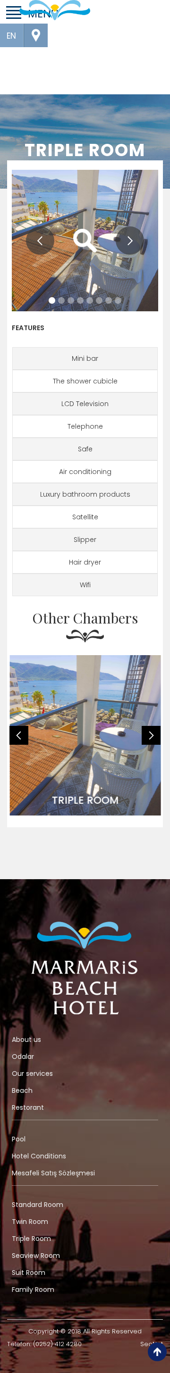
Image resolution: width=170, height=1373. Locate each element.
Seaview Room (36, 1255)
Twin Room (30, 1221)
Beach (22, 1090)
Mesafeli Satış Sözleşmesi (53, 1173)
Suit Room (28, 1272)
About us (26, 1039)
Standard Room (37, 1204)
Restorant (28, 1107)
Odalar (23, 1056)
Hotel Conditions (39, 1156)
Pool (19, 1139)
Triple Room (31, 1238)
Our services (32, 1073)
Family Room (33, 1289)
